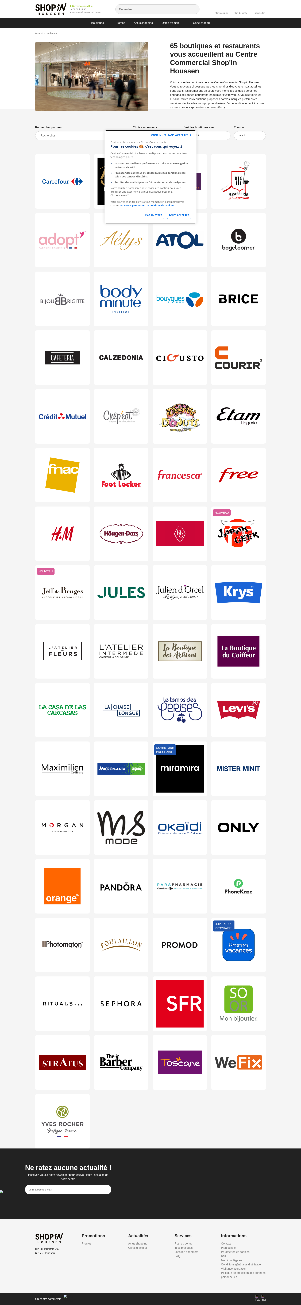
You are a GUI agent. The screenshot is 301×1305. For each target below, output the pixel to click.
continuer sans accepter (169, 135)
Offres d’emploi (171, 22)
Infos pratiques (221, 13)
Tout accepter (179, 215)
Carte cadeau (201, 22)
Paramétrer (153, 215)
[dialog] (150, 177)
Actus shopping (143, 22)
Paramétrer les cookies (235, 1251)
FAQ (177, 1256)
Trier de (239, 127)
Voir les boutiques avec (199, 127)
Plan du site (228, 1247)
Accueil (39, 33)
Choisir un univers (145, 127)
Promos (120, 22)
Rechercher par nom (48, 127)
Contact (226, 1243)
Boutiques (97, 22)
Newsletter (259, 13)
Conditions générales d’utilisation (241, 1264)
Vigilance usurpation (233, 1268)
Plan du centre (241, 13)
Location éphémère (186, 1251)
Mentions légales (231, 1260)
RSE (224, 1256)
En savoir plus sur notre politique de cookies (147, 205)
